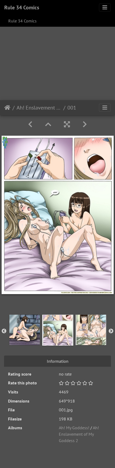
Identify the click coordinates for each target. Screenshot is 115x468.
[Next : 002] (84, 124)
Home (7, 108)
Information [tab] (57, 361)
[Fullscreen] (66, 124)
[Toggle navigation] (105, 7)
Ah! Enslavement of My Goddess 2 (39, 107)
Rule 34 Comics (21, 7)
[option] (24, 330)
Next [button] (111, 331)
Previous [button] (4, 331)
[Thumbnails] (48, 124)
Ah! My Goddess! (74, 427)
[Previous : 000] (30, 124)
